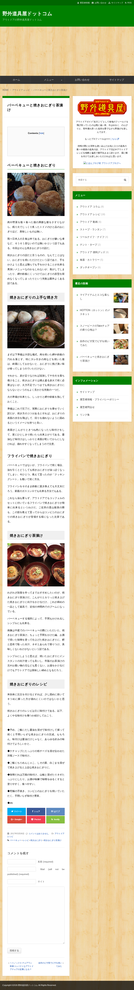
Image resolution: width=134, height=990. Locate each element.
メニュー (49, 79)
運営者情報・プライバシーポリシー (99, 399)
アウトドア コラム (90, 206)
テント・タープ (88, 244)
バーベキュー (15, 840)
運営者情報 (85, 3)
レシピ (26, 840)
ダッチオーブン (88, 267)
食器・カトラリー (90, 259)
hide (41, 133)
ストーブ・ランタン (91, 229)
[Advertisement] (67, 51)
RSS (129, 3)
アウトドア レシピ (90, 214)
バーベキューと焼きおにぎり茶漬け (94, 358)
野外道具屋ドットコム (27, 13)
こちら (113, 139)
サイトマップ (117, 3)
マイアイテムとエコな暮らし (94, 296)
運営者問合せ (87, 407)
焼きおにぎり (36, 840)
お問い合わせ (100, 3)
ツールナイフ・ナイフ (92, 237)
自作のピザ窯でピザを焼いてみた (94, 343)
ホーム (16, 79)
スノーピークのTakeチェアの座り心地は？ (94, 327)
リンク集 (85, 414)
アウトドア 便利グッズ (92, 252)
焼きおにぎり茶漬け (52, 840)
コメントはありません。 (39, 833)
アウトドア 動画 (89, 221)
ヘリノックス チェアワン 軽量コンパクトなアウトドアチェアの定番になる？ (22, 966)
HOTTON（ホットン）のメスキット (95, 312)
